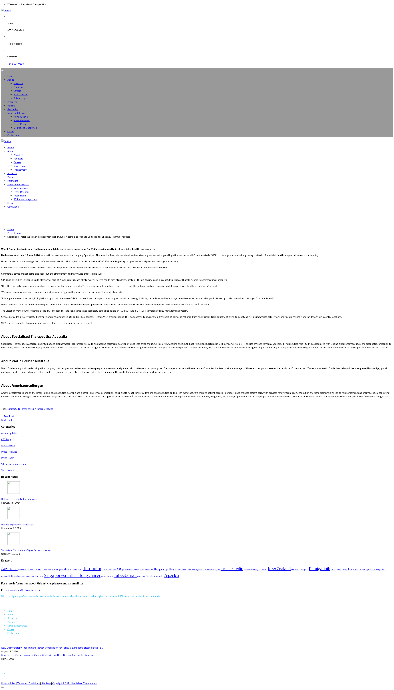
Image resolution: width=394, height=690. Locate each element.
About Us (18, 83)
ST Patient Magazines (25, 128)
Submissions (7, 470)
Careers (17, 91)
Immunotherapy (180, 569)
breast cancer (34, 569)
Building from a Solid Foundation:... (19, 499)
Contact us (13, 135)
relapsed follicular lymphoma (14, 576)
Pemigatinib (319, 568)
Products (12, 102)
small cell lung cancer (32, 409)
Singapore (53, 575)
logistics (217, 569)
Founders (18, 87)
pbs (307, 569)
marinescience (249, 569)
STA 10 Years (21, 94)
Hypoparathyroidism (164, 569)
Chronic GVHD (77, 569)
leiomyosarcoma (198, 569)
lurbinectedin (14, 409)
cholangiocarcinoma (61, 569)
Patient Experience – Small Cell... (17, 524)
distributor (92, 568)
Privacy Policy (8, 683)
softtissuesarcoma (107, 576)
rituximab (30, 576)
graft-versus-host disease (130, 569)
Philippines (341, 569)
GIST (119, 569)
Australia (9, 568)
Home (10, 76)
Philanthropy (20, 98)
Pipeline (11, 105)
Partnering (12, 109)
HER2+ (147, 569)
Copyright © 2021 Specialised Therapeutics (74, 683)
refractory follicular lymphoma (372, 569)
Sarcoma (39, 576)
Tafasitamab (125, 575)
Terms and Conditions (28, 683)
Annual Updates (9, 433)
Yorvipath (158, 576)
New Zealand (279, 568)
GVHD (142, 569)
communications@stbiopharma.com (22, 590)
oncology (303, 569)
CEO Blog (6, 439)
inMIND (190, 569)
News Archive (21, 116)
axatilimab (22, 569)
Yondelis (149, 576)
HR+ (152, 569)
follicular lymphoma (109, 569)
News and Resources (18, 113)
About (10, 80)
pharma (333, 569)
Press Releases (22, 120)
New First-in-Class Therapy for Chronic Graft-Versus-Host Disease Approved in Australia (47, 655)
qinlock (348, 569)
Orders (10, 131)
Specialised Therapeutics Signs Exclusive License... (27, 550)
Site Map (46, 683)
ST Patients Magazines (13, 464)
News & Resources (17, 625)
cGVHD (49, 569)
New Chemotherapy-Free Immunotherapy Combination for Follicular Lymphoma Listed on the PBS (52, 647)
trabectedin (141, 576)
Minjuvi (257, 569)
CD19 (44, 569)
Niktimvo (295, 569)
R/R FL (355, 569)
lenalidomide (209, 569)
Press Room (20, 124)
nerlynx (264, 569)
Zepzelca (48, 409)
